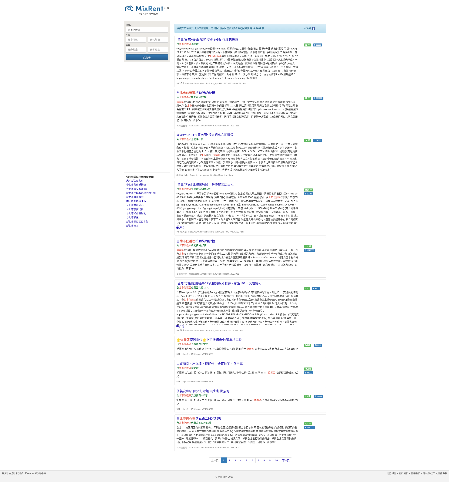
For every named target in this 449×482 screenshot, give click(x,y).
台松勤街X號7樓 (195, 241)
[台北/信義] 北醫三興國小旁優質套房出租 (205, 184)
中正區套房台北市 (136, 201)
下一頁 (286, 460)
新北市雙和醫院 (134, 197)
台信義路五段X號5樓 (198, 418)
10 (276, 460)
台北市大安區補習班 (137, 188)
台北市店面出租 (134, 209)
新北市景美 (132, 225)
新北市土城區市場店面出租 (141, 192)
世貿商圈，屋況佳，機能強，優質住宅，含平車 (209, 363)
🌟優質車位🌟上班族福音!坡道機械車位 (209, 340)
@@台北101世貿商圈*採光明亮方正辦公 (204, 135)
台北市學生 (132, 217)
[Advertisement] (147, 117)
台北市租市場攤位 (136, 184)
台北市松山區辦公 (136, 213)
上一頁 (215, 460)
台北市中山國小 (134, 205)
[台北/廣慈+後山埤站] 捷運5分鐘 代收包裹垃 (207, 39)
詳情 (181, 227)
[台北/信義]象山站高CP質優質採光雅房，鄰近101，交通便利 (218, 283)
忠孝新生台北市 (134, 180)
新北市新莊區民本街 (137, 221)
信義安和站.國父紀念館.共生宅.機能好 (203, 391)
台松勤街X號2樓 (195, 93)
